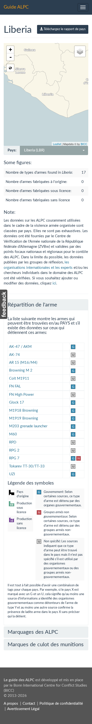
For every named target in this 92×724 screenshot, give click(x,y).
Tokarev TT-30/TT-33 (27, 466)
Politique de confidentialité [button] (61, 703)
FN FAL (15, 386)
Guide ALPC (16, 7)
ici (54, 283)
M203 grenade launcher (28, 426)
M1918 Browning (23, 410)
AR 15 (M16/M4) (23, 362)
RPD (12, 442)
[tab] (46, 304)
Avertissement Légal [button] (23, 709)
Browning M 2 (20, 370)
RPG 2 (14, 450)
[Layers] (80, 51)
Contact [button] (29, 703)
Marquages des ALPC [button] (33, 632)
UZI (12, 474)
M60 (13, 434)
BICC (84, 144)
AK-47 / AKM (20, 347)
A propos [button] (11, 703)
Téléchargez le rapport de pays (64, 29)
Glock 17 (16, 402)
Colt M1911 (19, 378)
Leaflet (57, 144)
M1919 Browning (23, 418)
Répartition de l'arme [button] (32, 304)
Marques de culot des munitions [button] (46, 644)
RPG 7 (14, 458)
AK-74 (14, 355)
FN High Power (21, 394)
